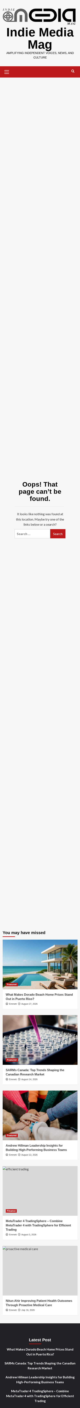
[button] (7, 71)
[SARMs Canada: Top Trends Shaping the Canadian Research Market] (40, 1040)
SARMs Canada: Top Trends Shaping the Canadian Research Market (40, 1365)
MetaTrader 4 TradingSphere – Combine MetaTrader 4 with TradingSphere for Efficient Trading (38, 1225)
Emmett (13, 1004)
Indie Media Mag (40, 38)
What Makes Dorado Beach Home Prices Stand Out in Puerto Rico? (40, 1351)
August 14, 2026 (29, 1079)
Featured (12, 984)
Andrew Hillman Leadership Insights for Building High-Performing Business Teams (40, 1379)
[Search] (72, 71)
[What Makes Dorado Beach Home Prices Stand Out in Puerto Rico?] (40, 964)
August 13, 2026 (29, 1155)
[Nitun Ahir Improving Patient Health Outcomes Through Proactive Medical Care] (40, 1271)
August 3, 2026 (28, 1234)
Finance (11, 1211)
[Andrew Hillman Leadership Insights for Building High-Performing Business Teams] (40, 1115)
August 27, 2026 (29, 1004)
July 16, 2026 (28, 1310)
